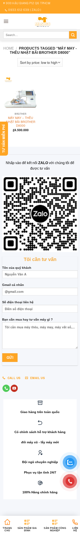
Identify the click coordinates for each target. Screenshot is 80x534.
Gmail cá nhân (13, 285)
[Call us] (6, 388)
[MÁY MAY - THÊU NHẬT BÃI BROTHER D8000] (20, 93)
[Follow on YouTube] (14, 388)
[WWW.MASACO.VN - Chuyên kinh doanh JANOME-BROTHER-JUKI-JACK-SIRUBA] (42, 21)
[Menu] (6, 21)
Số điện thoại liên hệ (18, 302)
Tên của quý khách (16, 267)
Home (8, 48)
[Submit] (73, 35)
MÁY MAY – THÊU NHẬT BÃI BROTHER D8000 (20, 122)
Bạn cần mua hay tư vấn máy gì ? (27, 319)
